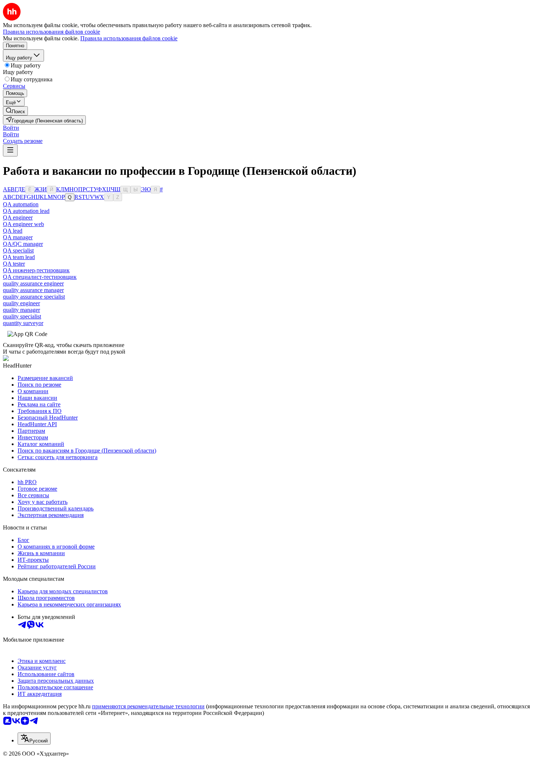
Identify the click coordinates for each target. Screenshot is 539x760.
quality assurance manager (33, 290)
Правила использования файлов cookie (128, 38)
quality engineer (21, 303)
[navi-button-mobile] (10, 150)
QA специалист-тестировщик (40, 277)
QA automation (20, 204)
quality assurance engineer (33, 283)
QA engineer (18, 217)
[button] (11, 128)
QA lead (12, 231)
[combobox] (34, 739)
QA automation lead (26, 211)
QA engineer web (23, 224)
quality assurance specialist (34, 297)
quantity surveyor (23, 323)
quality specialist (22, 316)
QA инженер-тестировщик (36, 270)
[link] (15, 110)
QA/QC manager (23, 244)
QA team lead (19, 257)
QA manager (18, 237)
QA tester (14, 264)
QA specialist (18, 250)
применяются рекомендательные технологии (148, 706)
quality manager (21, 310)
